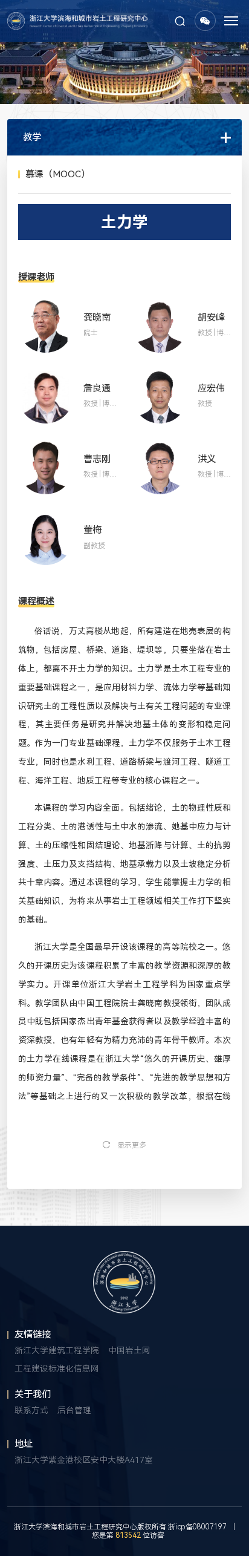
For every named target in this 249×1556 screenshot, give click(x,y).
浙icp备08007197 (197, 1527)
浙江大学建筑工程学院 (57, 1350)
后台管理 (74, 1410)
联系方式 (31, 1410)
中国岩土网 (129, 1350)
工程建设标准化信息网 (57, 1368)
